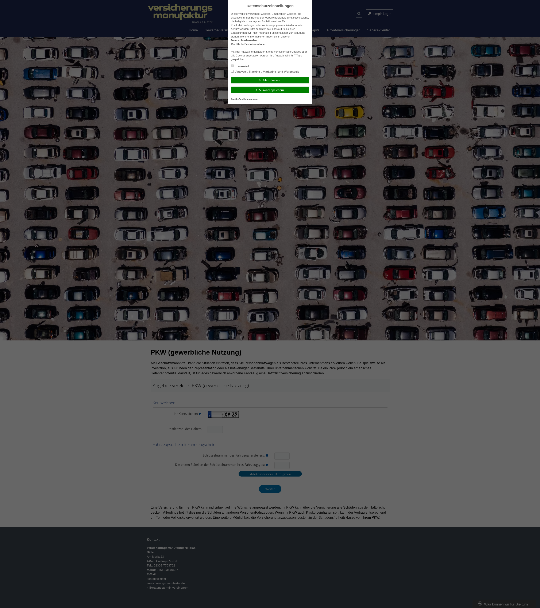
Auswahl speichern (271, 90)
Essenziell (242, 66)
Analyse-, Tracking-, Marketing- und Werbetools (267, 71)
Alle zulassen (271, 80)
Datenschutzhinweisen (244, 40)
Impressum (252, 99)
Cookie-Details (238, 99)
